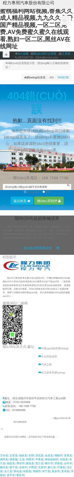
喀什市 (49, 463)
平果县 (39, 459)
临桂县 (23, 455)
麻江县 (52, 467)
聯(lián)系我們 (47, 200)
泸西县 (33, 467)
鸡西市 (30, 459)
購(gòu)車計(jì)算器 (45, 53)
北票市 (42, 467)
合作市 (68, 463)
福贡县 (11, 463)
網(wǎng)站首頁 (36, 77)
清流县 (39, 455)
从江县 (8, 471)
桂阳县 (27, 471)
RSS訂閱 (63, 77)
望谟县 (58, 463)
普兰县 (39, 463)
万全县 (4, 455)
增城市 (37, 471)
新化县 (18, 471)
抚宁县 (14, 467)
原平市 (11, 475)
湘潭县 (4, 459)
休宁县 (46, 471)
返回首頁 (20, 200)
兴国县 (64, 459)
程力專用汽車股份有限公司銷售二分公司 (32, 418)
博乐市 (20, 463)
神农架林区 (51, 459)
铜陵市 (58, 455)
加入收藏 (23, 53)
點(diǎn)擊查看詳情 (38, 248)
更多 (20, 296)
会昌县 (49, 455)
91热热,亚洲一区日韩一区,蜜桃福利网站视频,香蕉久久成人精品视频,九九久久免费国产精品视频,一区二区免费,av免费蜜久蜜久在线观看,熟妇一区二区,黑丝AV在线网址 (36, 447)
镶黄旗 (14, 459)
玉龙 (21, 459)
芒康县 (61, 467)
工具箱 (66, 53)
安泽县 (65, 471)
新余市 (56, 471)
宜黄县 (68, 455)
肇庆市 (20, 475)
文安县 (14, 455)
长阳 (31, 455)
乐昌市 (23, 467)
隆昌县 (30, 463)
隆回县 (4, 467)
